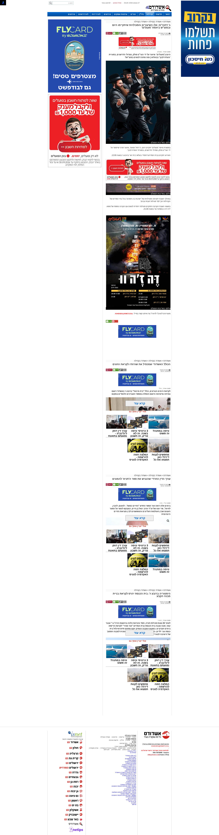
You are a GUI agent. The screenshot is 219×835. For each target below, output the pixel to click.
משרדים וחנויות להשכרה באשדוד (125, 772)
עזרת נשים (126, 749)
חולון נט (133, 803)
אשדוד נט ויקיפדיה (130, 789)
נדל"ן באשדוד (131, 751)
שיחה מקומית (93, 748)
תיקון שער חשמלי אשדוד (128, 794)
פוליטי (128, 740)
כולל (160, 388)
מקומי (134, 740)
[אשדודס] (154, 738)
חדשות (159, 14)
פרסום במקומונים (130, 759)
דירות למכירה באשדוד (129, 765)
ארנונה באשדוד (131, 781)
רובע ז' (160, 620)
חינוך (134, 737)
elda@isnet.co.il (153, 755)
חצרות (128, 737)
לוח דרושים (83, 14)
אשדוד (164, 52)
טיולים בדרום (131, 798)
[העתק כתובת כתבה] (122, 34)
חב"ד (165, 503)
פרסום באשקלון (131, 769)
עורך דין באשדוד (131, 800)
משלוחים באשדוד (130, 762)
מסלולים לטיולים (131, 797)
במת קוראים (123, 743)
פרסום (134, 804)
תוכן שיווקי (133, 746)
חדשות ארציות (113, 740)
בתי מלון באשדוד (130, 756)
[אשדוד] (158, 11)
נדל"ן (141, 14)
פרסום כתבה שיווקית (129, 791)
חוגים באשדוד (131, 780)
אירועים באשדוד (131, 777)
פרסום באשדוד (131, 788)
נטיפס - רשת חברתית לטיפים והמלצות (124, 792)
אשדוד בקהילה (155, 22)
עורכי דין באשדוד (130, 783)
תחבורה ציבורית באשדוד (108, 748)
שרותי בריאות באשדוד (129, 775)
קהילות (150, 14)
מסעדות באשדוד (130, 763)
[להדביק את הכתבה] (115, 322)
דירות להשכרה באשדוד (128, 766)
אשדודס (166, 22)
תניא (161, 503)
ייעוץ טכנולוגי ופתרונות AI (128, 774)
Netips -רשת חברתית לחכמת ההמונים (124, 786)
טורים (133, 14)
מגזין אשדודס (116, 749)
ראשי (167, 14)
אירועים (107, 14)
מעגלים (159, 52)
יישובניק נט (132, 757)
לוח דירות (96, 14)
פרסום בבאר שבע (130, 771)
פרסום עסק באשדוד (129, 768)
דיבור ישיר (133, 743)
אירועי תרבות (132, 748)
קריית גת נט (132, 801)
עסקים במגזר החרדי (120, 746)
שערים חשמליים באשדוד (128, 784)
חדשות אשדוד (131, 739)
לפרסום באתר (106, 3)
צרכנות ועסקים (120, 14)
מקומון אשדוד (131, 760)
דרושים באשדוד (131, 778)
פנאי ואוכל (122, 748)
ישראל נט (133, 753)
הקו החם (107, 749)
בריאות (122, 737)
